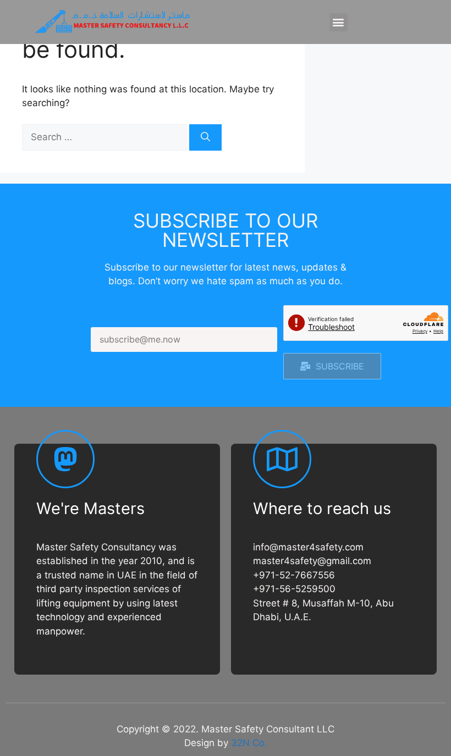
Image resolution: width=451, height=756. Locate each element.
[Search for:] (105, 136)
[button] (338, 22)
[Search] (205, 137)
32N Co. (249, 742)
